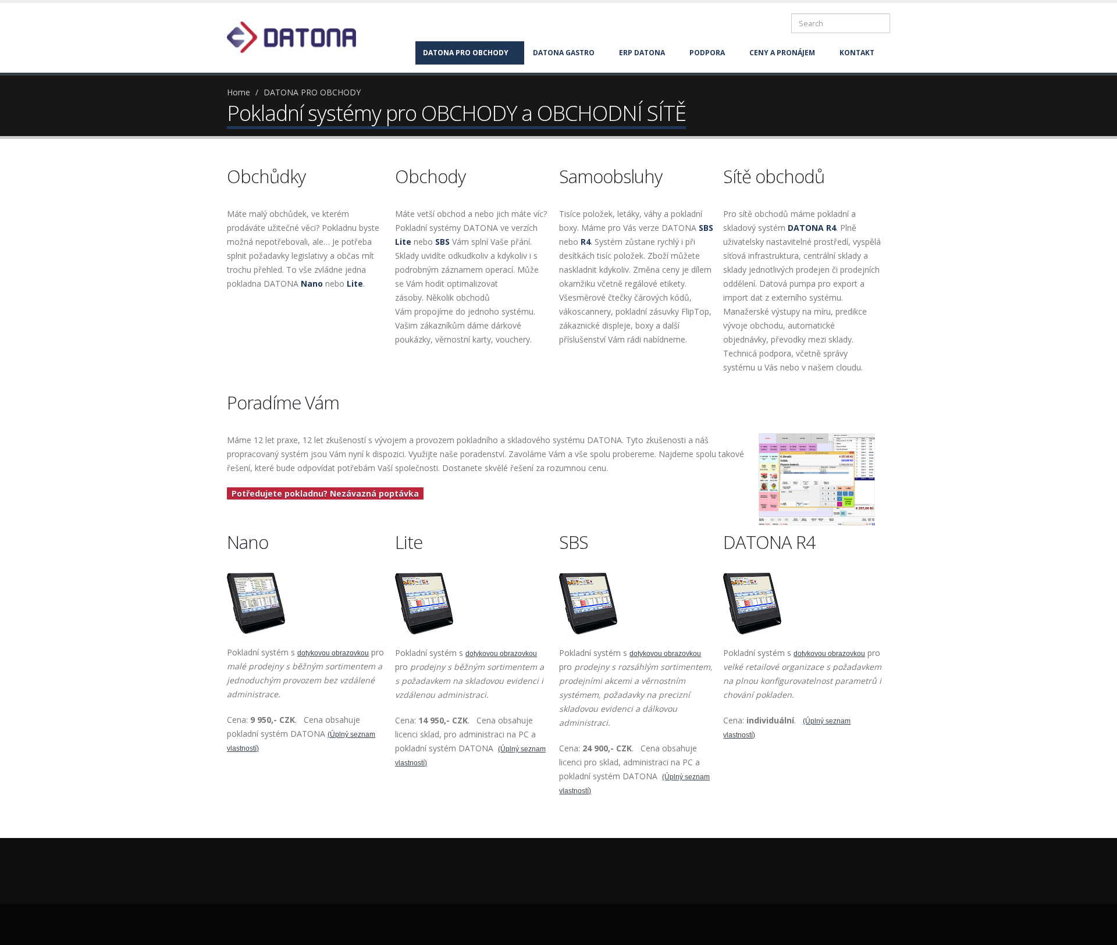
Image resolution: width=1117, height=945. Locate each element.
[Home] (298, 36)
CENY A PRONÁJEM (782, 53)
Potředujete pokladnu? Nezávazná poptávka (325, 493)
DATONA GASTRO (564, 53)
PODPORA (707, 53)
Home (238, 92)
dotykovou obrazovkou (333, 653)
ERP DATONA (642, 53)
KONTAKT (856, 53)
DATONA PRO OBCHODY (465, 53)
